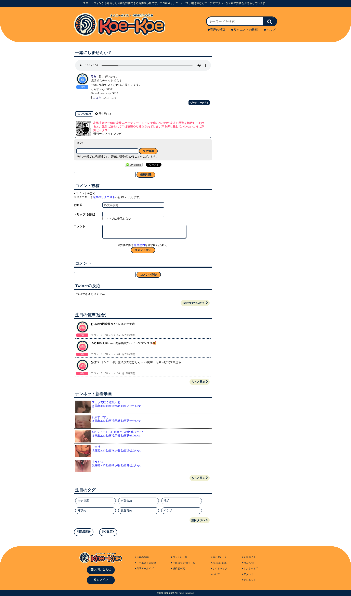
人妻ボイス (250, 557)
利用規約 (139, 245)
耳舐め (82, 510)
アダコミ (248, 574)
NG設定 (107, 531)
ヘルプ (270, 29)
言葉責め (126, 500)
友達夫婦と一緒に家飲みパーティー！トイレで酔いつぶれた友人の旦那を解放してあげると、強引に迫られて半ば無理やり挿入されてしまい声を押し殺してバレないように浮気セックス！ (148, 126)
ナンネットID (251, 568)
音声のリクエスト (103, 197)
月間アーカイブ (145, 568)
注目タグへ (198, 520)
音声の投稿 (217, 29)
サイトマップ (219, 568)
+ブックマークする (199, 102)
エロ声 (97, 97)
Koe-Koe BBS (219, 562)
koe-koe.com (166, 592)
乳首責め (126, 510)
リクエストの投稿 (246, 29)
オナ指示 (83, 500)
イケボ (168, 510)
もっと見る (198, 381)
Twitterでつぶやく (193, 302)
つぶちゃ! (249, 562)
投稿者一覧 (179, 568)
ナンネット (250, 580)
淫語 (166, 500)
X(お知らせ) (219, 557)
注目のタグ (179, 562)
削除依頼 (83, 531)
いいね (85, 113)
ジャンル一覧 (180, 557)
